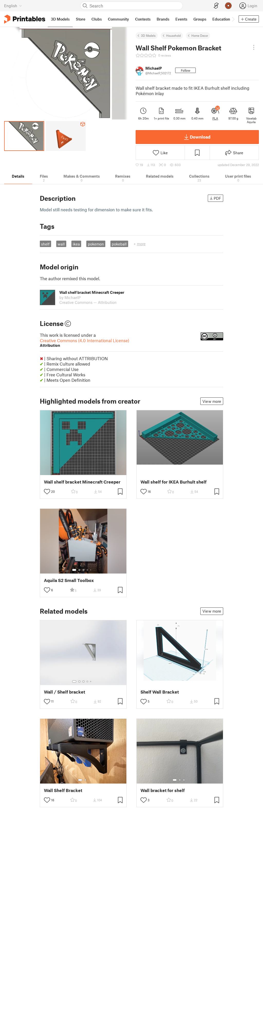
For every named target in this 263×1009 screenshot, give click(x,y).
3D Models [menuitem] (60, 19)
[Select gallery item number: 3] (83, 570)
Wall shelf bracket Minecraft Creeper (82, 481)
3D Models (148, 35)
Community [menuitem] (118, 19)
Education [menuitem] (221, 19)
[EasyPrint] (216, 5)
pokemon (96, 244)
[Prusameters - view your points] (228, 5)
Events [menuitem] (181, 19)
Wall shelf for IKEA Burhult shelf (173, 481)
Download (200, 136)
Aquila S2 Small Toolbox (69, 580)
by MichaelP (70, 297)
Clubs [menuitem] (96, 19)
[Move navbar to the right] (233, 19)
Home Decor (199, 35)
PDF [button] (217, 198)
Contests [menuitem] (143, 19)
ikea (76, 244)
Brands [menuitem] (163, 19)
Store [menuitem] (80, 19)
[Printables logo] (24, 19)
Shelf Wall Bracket (159, 691)
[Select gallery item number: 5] (91, 570)
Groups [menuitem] (199, 19)
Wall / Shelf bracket (64, 691)
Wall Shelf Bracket (63, 790)
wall (61, 244)
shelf (45, 244)
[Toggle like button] (47, 491)
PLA (215, 118)
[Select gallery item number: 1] (74, 570)
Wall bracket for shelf (162, 790)
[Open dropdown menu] (254, 47)
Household (173, 35)
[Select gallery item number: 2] (79, 570)
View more (211, 401)
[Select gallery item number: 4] (88, 570)
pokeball (119, 244)
